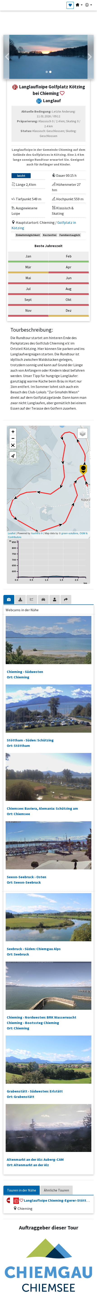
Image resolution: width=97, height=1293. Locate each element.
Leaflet (11, 533)
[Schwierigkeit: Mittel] (16, 1201)
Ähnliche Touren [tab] (56, 1190)
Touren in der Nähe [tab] (21, 1190)
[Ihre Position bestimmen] (12, 455)
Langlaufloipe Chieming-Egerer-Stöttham (58, 1200)
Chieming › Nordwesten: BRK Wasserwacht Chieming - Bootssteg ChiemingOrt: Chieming (41, 1022)
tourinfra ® (37, 533)
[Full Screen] (12, 445)
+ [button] (13, 431)
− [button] (13, 438)
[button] (7, 57)
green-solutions (69, 533)
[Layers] (83, 433)
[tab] (9, 599)
